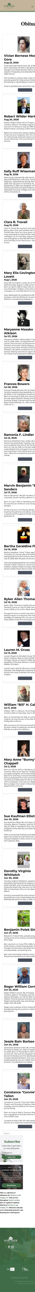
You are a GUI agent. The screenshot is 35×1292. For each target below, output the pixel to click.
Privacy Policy (23, 1283)
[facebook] (9, 1247)
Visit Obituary (25, 90)
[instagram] (12, 1247)
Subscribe (11, 1157)
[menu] (32, 6)
